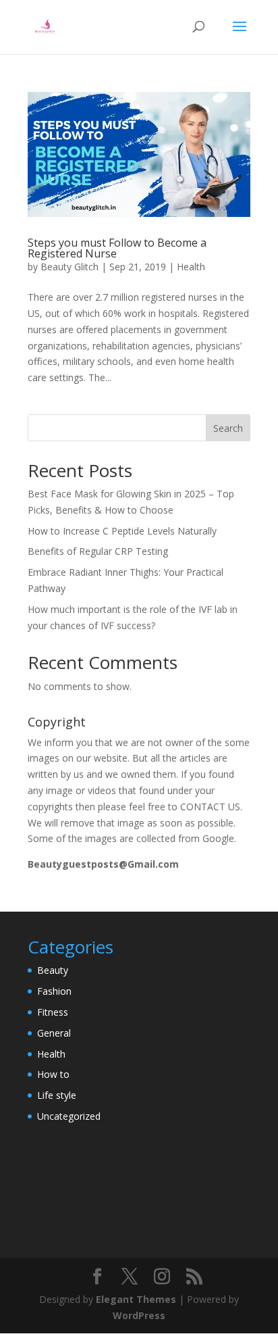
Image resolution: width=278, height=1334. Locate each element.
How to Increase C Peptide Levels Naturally (122, 530)
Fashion (54, 991)
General (54, 1033)
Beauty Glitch (69, 266)
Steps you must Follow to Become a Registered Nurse (117, 248)
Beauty (52, 970)
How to (53, 1074)
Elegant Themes (136, 1299)
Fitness (52, 1012)
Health (191, 266)
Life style (56, 1095)
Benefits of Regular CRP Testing (98, 551)
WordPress (139, 1315)
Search (228, 428)
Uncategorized (69, 1116)
